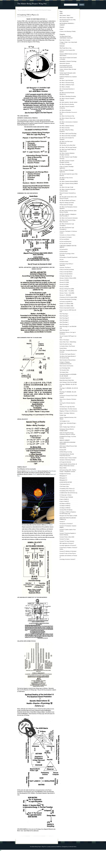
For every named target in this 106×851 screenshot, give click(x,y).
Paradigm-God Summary (65, 473)
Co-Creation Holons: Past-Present (67, 346)
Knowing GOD (63, 449)
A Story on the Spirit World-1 (66, 271)
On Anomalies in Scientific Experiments (68, 257)
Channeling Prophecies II (65, 378)
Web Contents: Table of (65, 15)
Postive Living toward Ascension (67, 307)
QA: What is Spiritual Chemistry (67, 125)
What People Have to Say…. (66, 48)
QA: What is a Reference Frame (67, 84)
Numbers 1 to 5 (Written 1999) (66, 303)
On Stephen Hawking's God (66, 276)
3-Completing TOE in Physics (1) (67, 488)
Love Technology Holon (65, 368)
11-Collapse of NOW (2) (65, 505)
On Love (61, 259)
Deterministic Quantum (65, 63)
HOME (61, 13)
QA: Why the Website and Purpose (67, 200)
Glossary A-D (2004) (64, 280)
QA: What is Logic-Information (66, 80)
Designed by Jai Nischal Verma (69, 846)
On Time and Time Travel (65, 243)
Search (82, 4)
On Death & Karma (64, 261)
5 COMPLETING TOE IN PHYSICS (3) (68, 492)
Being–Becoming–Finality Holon (67, 380)
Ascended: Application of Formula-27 (68, 545)
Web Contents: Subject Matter (66, 17)
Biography (62, 27)
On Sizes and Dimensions (65, 241)
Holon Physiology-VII (64, 330)
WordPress (58, 846)
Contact (61, 29)
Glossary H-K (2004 (64, 284)
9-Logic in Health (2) (64, 501)
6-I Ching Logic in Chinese (65, 495)
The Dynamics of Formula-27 (66, 523)
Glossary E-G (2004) (64, 282)
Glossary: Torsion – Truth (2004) (67, 293)
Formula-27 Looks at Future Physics (68, 553)
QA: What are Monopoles (65, 110)
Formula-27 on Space (64, 539)
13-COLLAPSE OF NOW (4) (66, 509)
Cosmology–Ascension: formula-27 (67, 559)
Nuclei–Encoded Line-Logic (66, 344)
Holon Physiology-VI (64, 324)
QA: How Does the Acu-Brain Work (67, 145)
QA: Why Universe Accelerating (67, 104)
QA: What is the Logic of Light (66, 187)
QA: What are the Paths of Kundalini (68, 135)
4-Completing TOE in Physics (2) (28, 15)
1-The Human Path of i (65, 484)
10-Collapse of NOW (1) (65, 503)
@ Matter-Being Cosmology (66, 451)
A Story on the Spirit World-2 (66, 273)
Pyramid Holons (63, 348)
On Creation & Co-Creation (66, 237)
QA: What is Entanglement (66, 164)
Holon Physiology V (64, 322)
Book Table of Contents (65, 40)
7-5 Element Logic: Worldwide (66, 497)
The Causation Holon (64, 370)
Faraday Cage (63, 415)
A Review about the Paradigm (66, 204)
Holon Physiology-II (64, 315)
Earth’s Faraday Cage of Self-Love (67, 427)
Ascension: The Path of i (65, 267)
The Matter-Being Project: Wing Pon (31, 3)
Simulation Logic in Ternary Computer (68, 457)
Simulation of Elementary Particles (67, 459)
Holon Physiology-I (64, 313)
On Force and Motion (64, 239)
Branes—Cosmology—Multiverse (67, 413)
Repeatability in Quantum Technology (68, 61)
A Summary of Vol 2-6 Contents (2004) (68, 297)
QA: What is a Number (65, 86)
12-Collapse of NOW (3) (65, 507)
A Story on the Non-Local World (67, 269)
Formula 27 (62, 521)
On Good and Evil (64, 249)
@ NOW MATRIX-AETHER (66, 482)
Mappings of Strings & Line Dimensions (68, 411)
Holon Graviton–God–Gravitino (66, 365)
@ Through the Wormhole (65, 462)
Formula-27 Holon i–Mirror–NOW (67, 537)
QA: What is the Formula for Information (69, 218)
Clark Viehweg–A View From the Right (68, 382)
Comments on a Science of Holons (67, 235)
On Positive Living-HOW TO (66, 301)
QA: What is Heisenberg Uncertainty (68, 96)
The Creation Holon (64, 372)
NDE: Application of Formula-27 (67, 543)
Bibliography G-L (63, 478)
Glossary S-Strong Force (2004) (67, 288)
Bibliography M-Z (63, 480)
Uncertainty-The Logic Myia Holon (67, 406)
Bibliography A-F (63, 475)
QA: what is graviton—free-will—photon (68, 102)
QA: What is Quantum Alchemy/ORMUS (69, 181)
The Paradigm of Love (65, 421)
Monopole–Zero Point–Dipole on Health (68, 515)
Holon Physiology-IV (64, 320)
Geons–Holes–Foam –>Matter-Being (68, 341)
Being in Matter (63, 467)
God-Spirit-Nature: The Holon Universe (68, 408)
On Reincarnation (63, 251)
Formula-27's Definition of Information (68, 551)
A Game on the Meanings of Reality (68, 31)
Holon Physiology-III (64, 318)
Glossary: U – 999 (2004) (65, 295)
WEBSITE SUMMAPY (65, 440)
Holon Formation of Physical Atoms (68, 360)
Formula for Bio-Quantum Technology (68, 299)
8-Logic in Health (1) (64, 499)
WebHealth (62, 46)
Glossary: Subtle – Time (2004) (67, 290)
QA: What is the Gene (65, 127)
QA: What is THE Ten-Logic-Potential (68, 147)
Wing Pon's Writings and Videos (67, 202)
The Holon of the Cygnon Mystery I (67, 354)
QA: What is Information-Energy (67, 82)
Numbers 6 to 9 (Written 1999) (66, 305)
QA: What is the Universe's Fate (67, 116)
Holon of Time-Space (64, 339)
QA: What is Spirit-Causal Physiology (68, 133)
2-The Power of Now (64, 486)
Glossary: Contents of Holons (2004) (68, 278)
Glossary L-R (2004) (64, 286)
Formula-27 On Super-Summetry (67, 541)
